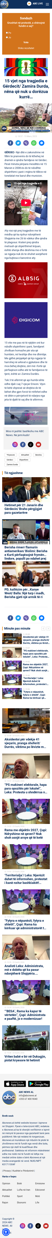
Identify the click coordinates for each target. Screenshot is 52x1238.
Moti (37, 1196)
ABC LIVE (38, 3)
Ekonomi (21, 1202)
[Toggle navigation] (47, 4)
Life (37, 1202)
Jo (9, 37)
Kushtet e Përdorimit (23, 1171)
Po (9, 33)
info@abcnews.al (28, 1095)
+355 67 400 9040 (28, 1099)
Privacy (7, 1171)
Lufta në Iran (23, 1190)
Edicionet (40, 1190)
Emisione (40, 1183)
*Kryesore (11, 454)
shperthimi (23, 459)
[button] (6, 1232)
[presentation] (43, 629)
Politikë (6, 1196)
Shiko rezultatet (26, 48)
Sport (20, 1196)
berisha (38, 454)
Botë (19, 1183)
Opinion (6, 1183)
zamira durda (12, 464)
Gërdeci (10, 459)
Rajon (5, 1202)
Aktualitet (25, 454)
